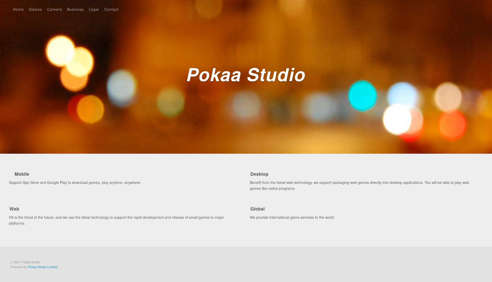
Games (35, 9)
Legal (94, 9)
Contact (111, 9)
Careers (54, 9)
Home (18, 9)
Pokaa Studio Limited (43, 267)
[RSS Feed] (468, 8)
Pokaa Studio (246, 76)
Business (75, 9)
